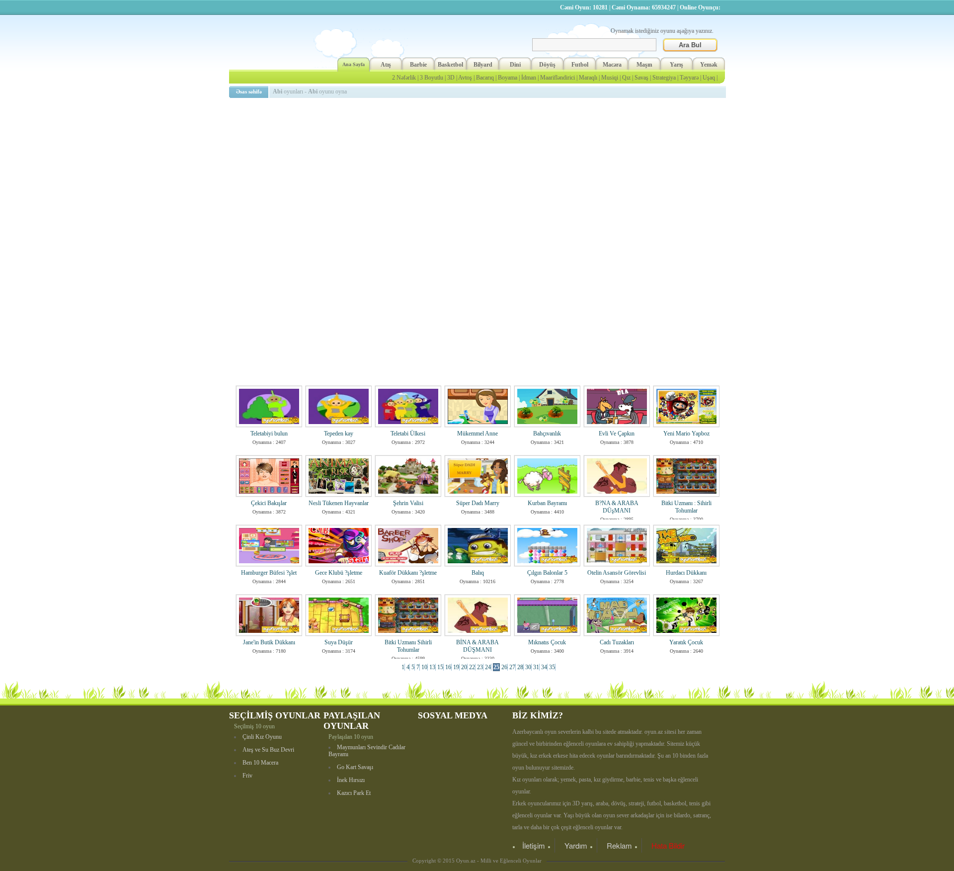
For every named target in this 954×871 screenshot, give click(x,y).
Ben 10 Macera (260, 762)
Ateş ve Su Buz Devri (268, 749)
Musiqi (609, 77)
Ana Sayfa (353, 64)
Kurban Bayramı (547, 503)
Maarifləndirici (557, 77)
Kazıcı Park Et (354, 792)
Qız (626, 77)
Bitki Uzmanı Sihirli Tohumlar (408, 646)
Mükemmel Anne (477, 433)
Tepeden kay (338, 433)
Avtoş (465, 77)
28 (520, 667)
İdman (528, 77)
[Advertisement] (479, 171)
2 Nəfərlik (404, 77)
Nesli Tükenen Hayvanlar (339, 503)
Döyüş (547, 64)
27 (512, 667)
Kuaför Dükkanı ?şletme (408, 572)
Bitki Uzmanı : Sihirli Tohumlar (686, 507)
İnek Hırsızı (351, 780)
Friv (247, 775)
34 (544, 667)
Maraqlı (588, 77)
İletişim (533, 845)
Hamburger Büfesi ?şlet (269, 572)
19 (456, 667)
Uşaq (709, 77)
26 (504, 667)
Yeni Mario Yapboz (686, 433)
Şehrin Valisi (408, 503)
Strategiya (664, 77)
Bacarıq (485, 77)
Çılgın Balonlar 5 (547, 572)
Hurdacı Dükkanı (686, 572)
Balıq (478, 572)
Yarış (676, 64)
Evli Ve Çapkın (617, 433)
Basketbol (450, 64)
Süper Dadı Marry (477, 503)
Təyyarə (689, 77)
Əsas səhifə (249, 91)
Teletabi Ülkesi (408, 433)
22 (472, 667)
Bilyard (483, 64)
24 (488, 667)
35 (552, 667)
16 (448, 667)
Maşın (644, 64)
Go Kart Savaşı (355, 767)
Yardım (575, 845)
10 (424, 667)
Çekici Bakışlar (269, 503)
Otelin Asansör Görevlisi (616, 572)
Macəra (612, 64)
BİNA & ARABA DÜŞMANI (477, 646)
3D (451, 77)
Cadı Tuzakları (617, 642)
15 (440, 667)
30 (528, 667)
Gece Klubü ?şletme (338, 572)
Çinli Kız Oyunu (262, 736)
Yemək (708, 64)
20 (464, 667)
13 (432, 667)
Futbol (579, 64)
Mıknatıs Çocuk (547, 642)
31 (536, 667)
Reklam (619, 845)
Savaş (641, 77)
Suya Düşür (338, 642)
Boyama (507, 77)
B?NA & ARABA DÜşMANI (616, 507)
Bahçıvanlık (547, 433)
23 (480, 667)
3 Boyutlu (431, 77)
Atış (386, 64)
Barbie (418, 64)
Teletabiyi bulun (269, 433)
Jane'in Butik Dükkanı (269, 642)
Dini (515, 64)
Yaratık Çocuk (686, 642)
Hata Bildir (668, 845)
